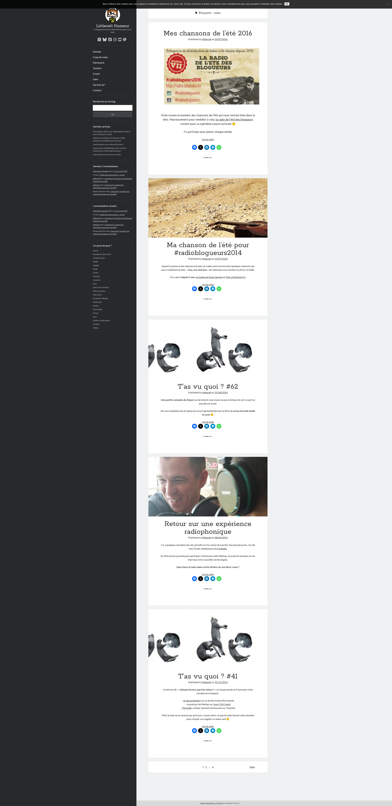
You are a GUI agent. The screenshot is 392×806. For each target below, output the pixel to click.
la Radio (222, 548)
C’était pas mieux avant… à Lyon (112, 175)
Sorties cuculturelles (101, 320)
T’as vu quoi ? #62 (208, 349)
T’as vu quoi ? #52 (120, 171)
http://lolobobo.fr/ (235, 277)
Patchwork (98, 62)
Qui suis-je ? (99, 84)
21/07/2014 (221, 258)
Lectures (96, 280)
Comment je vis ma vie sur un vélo (107, 154)
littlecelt (96, 178)
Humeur (97, 51)
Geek (95, 269)
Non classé (97, 295)
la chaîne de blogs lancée (209, 277)
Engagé (96, 265)
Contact (97, 90)
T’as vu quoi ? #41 (208, 639)
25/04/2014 (221, 392)
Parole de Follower (100, 298)
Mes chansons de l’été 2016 (208, 33)
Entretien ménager (101, 171)
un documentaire (192, 700)
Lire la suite (208, 139)
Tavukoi (97, 68)
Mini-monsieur (99, 291)
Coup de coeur (100, 57)
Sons (95, 317)
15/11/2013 (221, 682)
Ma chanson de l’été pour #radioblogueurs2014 (208, 208)
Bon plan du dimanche (102, 254)
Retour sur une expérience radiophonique (208, 486)
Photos (96, 306)
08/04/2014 (221, 537)
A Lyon (96, 73)
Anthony (96, 185)
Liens (95, 79)
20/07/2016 (221, 39)
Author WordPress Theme (211, 803)
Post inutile (97, 309)
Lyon (95, 284)
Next (252, 766)
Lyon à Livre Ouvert (101, 287)
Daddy (95, 261)
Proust (95, 313)
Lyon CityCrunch (222, 704)
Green (95, 272)
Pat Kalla (187, 707)
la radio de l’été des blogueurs (234, 119)
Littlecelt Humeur (112, 26)
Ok (287, 4)
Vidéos (96, 328)
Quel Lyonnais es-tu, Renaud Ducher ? (108, 144)
